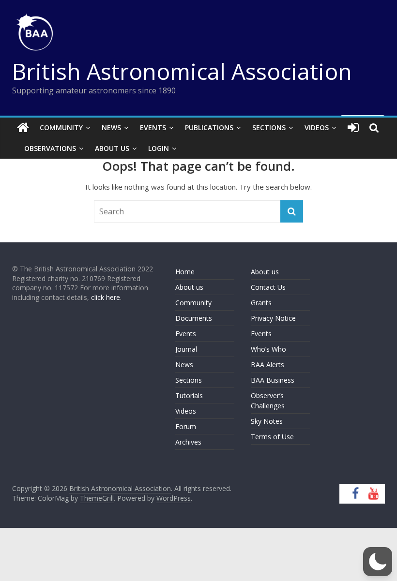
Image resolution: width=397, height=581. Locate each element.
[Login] (353, 128)
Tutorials (189, 395)
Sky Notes (267, 421)
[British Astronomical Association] (23, 128)
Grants (261, 302)
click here (105, 297)
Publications (209, 127)
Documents (193, 318)
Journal (186, 349)
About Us (112, 148)
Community (61, 127)
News (111, 127)
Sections (269, 127)
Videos (317, 127)
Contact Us (268, 287)
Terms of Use (272, 436)
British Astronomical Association (182, 71)
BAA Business (272, 380)
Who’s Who (268, 349)
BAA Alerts (267, 364)
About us (189, 287)
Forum (185, 426)
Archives (188, 442)
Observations (50, 148)
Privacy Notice (273, 318)
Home (185, 271)
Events (153, 127)
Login (158, 148)
